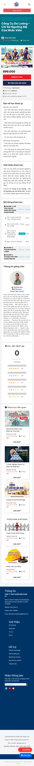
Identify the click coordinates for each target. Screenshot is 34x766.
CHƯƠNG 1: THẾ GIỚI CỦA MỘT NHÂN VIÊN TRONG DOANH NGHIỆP (10, 209)
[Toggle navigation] (4, 4)
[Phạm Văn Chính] (17, 278)
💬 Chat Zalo (25, 755)
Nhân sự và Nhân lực (16, 18)
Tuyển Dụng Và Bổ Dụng (15, 533)
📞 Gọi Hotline (25, 749)
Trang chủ (4, 18)
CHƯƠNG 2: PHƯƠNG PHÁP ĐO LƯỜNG (10, 249)
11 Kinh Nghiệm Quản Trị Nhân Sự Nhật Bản (15, 465)
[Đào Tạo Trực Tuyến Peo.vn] (17, 4)
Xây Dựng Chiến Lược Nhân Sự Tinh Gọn (14, 430)
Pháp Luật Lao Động (13, 566)
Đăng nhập (16, 10)
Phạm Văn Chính (17, 291)
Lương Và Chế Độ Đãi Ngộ (15, 500)
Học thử (22, 233)
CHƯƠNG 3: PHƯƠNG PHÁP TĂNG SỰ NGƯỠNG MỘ (11, 257)
